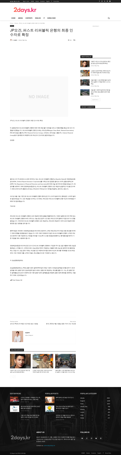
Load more (95, 99)
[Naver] (96, 438)
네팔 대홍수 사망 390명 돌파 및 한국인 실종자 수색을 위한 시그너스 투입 (101, 82)
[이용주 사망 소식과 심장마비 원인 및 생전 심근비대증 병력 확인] (20, 361)
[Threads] (101, 438)
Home (11, 23)
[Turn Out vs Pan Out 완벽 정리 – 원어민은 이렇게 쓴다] (49, 409)
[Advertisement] (75, 10)
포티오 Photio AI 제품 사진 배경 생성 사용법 (24, 324)
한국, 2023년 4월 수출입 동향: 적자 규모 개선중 (61, 324)
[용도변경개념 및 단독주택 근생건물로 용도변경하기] (14, 409)
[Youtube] (110, 1)
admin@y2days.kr (49, 445)
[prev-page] (11, 376)
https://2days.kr (29, 335)
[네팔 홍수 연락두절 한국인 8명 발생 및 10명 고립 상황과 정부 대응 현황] (85, 92)
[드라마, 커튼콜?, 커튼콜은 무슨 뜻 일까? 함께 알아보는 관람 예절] (14, 400)
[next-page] (14, 376)
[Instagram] (102, 1)
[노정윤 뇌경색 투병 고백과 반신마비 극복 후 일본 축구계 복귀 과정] (43, 361)
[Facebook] (99, 1)
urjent (15, 40)
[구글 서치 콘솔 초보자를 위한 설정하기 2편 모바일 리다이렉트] (14, 417)
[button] (108, 18)
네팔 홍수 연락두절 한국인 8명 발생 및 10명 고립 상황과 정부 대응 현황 (100, 91)
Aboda (16, 23)
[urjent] (11, 40)
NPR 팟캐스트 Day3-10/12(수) (65, 397)
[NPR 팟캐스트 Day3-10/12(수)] (49, 400)
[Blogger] (82, 438)
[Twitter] (105, 1)
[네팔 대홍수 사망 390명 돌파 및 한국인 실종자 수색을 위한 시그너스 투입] (65, 361)
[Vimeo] (107, 1)
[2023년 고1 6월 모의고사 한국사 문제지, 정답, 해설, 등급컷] (49, 417)
